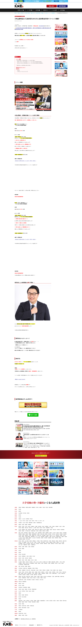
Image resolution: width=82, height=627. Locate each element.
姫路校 (20, 576)
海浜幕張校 (62, 529)
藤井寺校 (35, 574)
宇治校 (51, 570)
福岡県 (16, 600)
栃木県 (16, 522)
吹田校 (25, 573)
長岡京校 (44, 570)
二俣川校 (47, 542)
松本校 (20, 556)
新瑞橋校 (52, 563)
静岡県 (16, 560)
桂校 (57, 570)
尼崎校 (41, 577)
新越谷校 (32, 526)
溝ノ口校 (31, 542)
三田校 (53, 576)
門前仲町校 (26, 532)
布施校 (47, 573)
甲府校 (20, 554)
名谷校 (45, 577)
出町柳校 (47, 570)
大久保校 (38, 577)
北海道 (16, 507)
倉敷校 (29, 587)
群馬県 (16, 524)
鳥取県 (16, 583)
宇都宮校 (20, 522)
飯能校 (23, 527)
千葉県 (16, 529)
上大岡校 (38, 542)
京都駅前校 (23, 570)
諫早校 (28, 605)
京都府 (16, 570)
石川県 (16, 550)
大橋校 (58, 600)
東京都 (16, 532)
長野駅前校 (23, 556)
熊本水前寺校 (24, 607)
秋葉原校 (46, 536)
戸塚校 (35, 542)
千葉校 (33, 529)
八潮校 (52, 527)
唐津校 (23, 603)
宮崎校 (20, 611)
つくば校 (20, 520)
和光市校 (30, 527)
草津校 (33, 568)
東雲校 (60, 537)
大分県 (16, 609)
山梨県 (16, 554)
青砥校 (63, 536)
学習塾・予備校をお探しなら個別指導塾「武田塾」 (64, 625)
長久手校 (27, 563)
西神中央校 (62, 576)
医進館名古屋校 (26, 564)
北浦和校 (56, 526)
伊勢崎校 (29, 524)
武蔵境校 (49, 537)
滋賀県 (16, 568)
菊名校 (29, 544)
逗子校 (24, 543)
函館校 (40, 507)
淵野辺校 (52, 543)
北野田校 (20, 574)
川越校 (36, 526)
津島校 (62, 563)
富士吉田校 (23, 554)
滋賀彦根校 (29, 568)
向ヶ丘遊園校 (24, 542)
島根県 (16, 585)
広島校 (20, 589)
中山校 (28, 542)
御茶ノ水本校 (21, 532)
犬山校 (59, 563)
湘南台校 (51, 542)
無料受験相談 (62, 6)
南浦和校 (46, 526)
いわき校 (23, 518)
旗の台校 (53, 536)
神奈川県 (16, 540)
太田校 (23, 524)
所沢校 (29, 526)
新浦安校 (23, 529)
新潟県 (16, 546)
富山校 (20, 548)
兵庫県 (16, 576)
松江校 (20, 585)
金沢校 (20, 550)
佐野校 (34, 522)
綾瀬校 (27, 537)
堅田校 (37, 568)
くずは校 (59, 573)
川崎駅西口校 (33, 544)
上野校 (30, 535)
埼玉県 (16, 526)
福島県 (16, 518)
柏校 (26, 529)
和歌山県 (16, 581)
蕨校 (38, 527)
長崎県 (16, 605)
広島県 (16, 589)
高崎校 (20, 524)
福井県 (16, 552)
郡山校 (31, 518)
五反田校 (45, 537)
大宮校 (23, 526)
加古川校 (45, 576)
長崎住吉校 (32, 605)
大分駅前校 (20, 609)
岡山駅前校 (25, 587)
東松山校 (26, 527)
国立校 (53, 537)
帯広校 (47, 507)
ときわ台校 (34, 537)
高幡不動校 (33, 536)
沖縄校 (23, 615)
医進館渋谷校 (58, 536)
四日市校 (22, 566)
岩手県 (16, 511)
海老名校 (37, 543)
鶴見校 (54, 542)
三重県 (16, 566)
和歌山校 (20, 581)
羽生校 (41, 527)
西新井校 (56, 537)
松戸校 (45, 529)
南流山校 (54, 529)
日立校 (30, 520)
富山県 (16, 548)
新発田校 (32, 546)
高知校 (20, 598)
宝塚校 (41, 576)
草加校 (53, 526)
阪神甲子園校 (57, 576)
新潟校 (20, 546)
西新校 (38, 600)
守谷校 (36, 520)
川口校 (26, 526)
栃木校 (27, 522)
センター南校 (62, 542)
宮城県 (16, 513)
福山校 (23, 589)
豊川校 (56, 563)
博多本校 (27, 600)
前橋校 (26, 524)
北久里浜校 (28, 543)
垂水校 (34, 577)
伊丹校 (35, 576)
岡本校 (28, 577)
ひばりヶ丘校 (38, 536)
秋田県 (16, 515)
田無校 (47, 535)
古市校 (50, 573)
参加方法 (17, 68)
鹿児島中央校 (21, 613)
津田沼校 (29, 529)
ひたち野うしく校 (41, 520)
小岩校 (20, 535)
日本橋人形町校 (27, 536)
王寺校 (25, 579)
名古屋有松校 (21, 564)
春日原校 (51, 600)
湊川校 (20, 577)
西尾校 (39, 563)
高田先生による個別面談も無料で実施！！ (24, 65)
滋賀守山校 (25, 568)
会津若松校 (27, 518)
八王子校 (54, 532)
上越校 (23, 546)
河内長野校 (29, 573)
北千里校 (31, 574)
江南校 (49, 563)
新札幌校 (23, 507)
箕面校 (22, 573)
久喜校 (60, 526)
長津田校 (41, 543)
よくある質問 (54, 10)
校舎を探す (51, 6)
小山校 (24, 522)
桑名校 (29, 566)
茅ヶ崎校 (56, 543)
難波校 (36, 573)
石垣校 (26, 615)
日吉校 (20, 542)
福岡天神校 (20, 600)
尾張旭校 (45, 563)
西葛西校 (47, 532)
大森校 (20, 536)
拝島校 (61, 535)
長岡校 (26, 546)
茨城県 (16, 520)
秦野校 (58, 542)
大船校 (49, 543)
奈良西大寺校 (21, 579)
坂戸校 (44, 527)
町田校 (33, 532)
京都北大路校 (33, 570)
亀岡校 (54, 570)
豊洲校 (30, 537)
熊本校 (20, 607)
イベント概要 (18, 59)
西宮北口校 (28, 576)
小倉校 (24, 600)
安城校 (36, 563)
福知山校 (60, 570)
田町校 (51, 532)
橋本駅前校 (24, 581)
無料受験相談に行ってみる (41, 455)
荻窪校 (61, 532)
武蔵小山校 (39, 535)
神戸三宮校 (23, 576)
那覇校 (20, 615)
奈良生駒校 (29, 579)
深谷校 (20, 527)
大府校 (42, 563)
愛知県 (16, 561)
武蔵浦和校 (48, 527)
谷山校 (25, 613)
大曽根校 (20, 563)
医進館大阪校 (54, 573)
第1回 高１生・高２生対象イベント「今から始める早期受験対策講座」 (29, 61)
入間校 (63, 526)
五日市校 (29, 589)
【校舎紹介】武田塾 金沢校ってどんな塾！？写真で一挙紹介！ (25, 160)
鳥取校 (20, 583)
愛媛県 (16, 596)
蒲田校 (66, 536)
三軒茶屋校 (64, 532)
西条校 (26, 589)
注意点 (18, 70)
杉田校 (63, 543)
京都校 (20, 570)
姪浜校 (54, 600)
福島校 (20, 518)
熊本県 (16, 607)
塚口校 (31, 577)
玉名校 (28, 607)
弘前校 (20, 509)
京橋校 (39, 573)
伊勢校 (26, 566)
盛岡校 (20, 511)
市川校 (20, 529)
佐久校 (34, 556)
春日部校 (39, 526)
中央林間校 (20, 543)
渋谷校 (23, 535)
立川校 (36, 532)
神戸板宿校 (49, 576)
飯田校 (31, 556)
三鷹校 (50, 536)
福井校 (20, 552)
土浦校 (27, 520)
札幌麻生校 (33, 507)
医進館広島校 (34, 589)
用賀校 (23, 536)
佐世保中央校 (24, 605)
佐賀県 (16, 603)
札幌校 (20, 507)
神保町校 (26, 535)
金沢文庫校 (43, 542)
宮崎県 (16, 611)
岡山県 (16, 587)
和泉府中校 (63, 573)
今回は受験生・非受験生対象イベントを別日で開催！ (26, 60)
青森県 (16, 509)
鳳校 (19, 573)
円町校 (40, 570)
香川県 (16, 594)
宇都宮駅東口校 (39, 522)
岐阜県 (16, 558)
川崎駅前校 (25, 544)
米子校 (23, 583)
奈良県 (16, 579)
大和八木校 (41, 579)
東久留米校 (38, 537)
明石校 (32, 576)
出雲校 (23, 585)
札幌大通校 (50, 507)
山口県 (16, 591)
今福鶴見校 (43, 573)
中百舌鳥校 (40, 574)
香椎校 (35, 600)
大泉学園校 (43, 535)
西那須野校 (30, 522)
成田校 (51, 529)
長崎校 (20, 605)
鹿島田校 (45, 543)
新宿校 (44, 532)
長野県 (16, 556)
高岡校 (23, 548)
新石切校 (24, 574)
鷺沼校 (60, 543)
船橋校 (48, 529)
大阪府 (16, 572)
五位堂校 (33, 579)
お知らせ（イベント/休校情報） (19, 16)
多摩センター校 (52, 535)
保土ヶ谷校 (20, 544)
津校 (19, 566)
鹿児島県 (16, 613)
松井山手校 (28, 570)
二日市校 (47, 600)
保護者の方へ (45, 10)
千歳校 (44, 507)
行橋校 (61, 600)
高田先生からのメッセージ (20, 67)
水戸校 (24, 520)
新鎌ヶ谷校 (37, 529)
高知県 (16, 598)
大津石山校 (20, 568)
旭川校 (37, 507)
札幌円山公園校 (28, 507)
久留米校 (31, 600)
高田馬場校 (40, 532)
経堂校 (42, 537)
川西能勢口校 (24, 577)
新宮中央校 (64, 600)
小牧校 (24, 563)
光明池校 (27, 574)
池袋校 (30, 532)
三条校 (29, 546)
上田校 (27, 556)
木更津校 (58, 529)
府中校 (64, 535)
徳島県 (16, 593)
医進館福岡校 (42, 600)
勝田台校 (41, 529)
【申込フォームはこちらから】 (22, 71)
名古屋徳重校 (32, 563)
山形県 (16, 516)
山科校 (37, 570)
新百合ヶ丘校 (33, 543)
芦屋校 (38, 576)
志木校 (43, 526)
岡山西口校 (20, 587)
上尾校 (50, 526)
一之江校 (20, 537)
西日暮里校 (42, 536)
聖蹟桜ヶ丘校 (34, 535)
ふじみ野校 (34, 527)
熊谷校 (20, 526)
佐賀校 (20, 603)
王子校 (24, 537)
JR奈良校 (37, 579)
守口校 (33, 573)
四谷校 (58, 532)
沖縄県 (16, 615)
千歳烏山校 (57, 535)
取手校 (33, 520)
